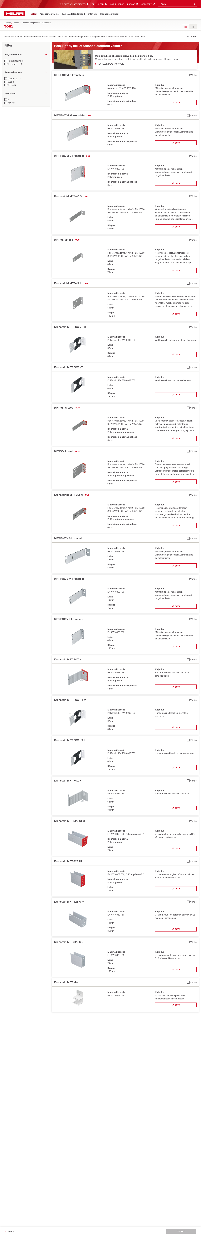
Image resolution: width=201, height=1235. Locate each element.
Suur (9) (11, 81)
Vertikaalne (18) (15, 64)
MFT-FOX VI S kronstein (69, 75)
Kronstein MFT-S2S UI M (69, 820)
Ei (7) (10, 99)
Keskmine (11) (14, 78)
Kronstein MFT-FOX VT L (69, 367)
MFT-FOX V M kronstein (69, 578)
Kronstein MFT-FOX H (68, 780)
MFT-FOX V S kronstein (68, 538)
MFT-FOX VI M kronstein (69, 115)
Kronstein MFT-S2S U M (69, 901)
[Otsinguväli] (194, 4)
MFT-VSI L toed (63, 451)
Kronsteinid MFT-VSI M (68, 494)
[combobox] (177, 4)
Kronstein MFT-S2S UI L (69, 861)
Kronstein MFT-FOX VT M (70, 326)
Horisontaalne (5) (16, 60)
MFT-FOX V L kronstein (68, 619)
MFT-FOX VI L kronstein (69, 155)
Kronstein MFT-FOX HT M (70, 699)
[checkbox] (192, 75)
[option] (185, 26)
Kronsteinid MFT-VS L (68, 283)
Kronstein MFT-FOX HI (68, 659)
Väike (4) (12, 85)
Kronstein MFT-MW (66, 982)
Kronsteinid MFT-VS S (68, 196)
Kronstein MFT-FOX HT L (69, 740)
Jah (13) (11, 102)
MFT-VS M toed (63, 239)
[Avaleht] (14, 13)
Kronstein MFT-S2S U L (68, 942)
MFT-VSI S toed (63, 407)
